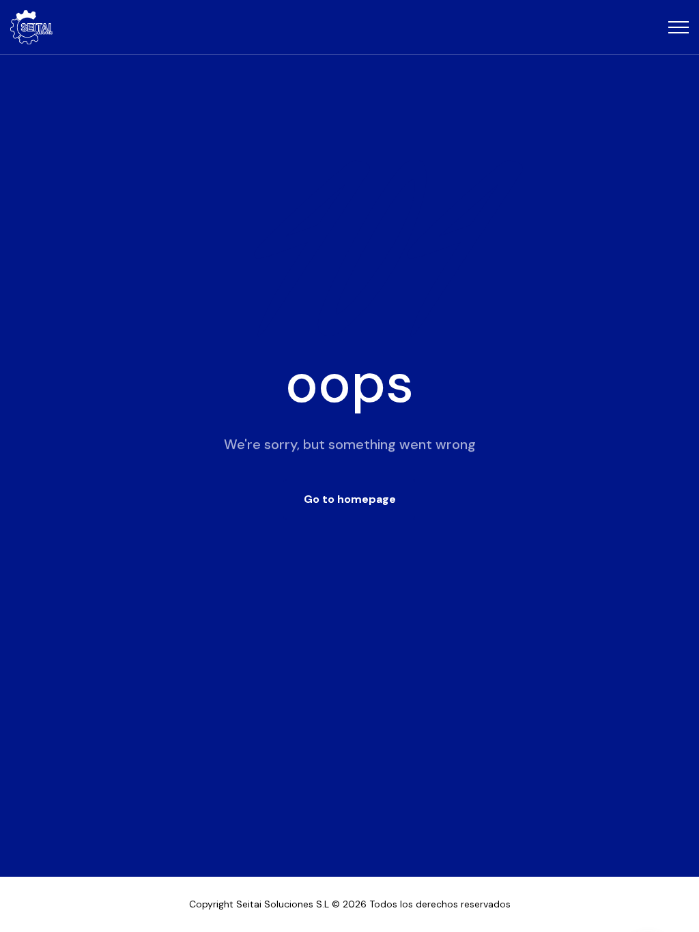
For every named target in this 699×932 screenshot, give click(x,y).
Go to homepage (350, 499)
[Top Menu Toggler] (679, 27)
